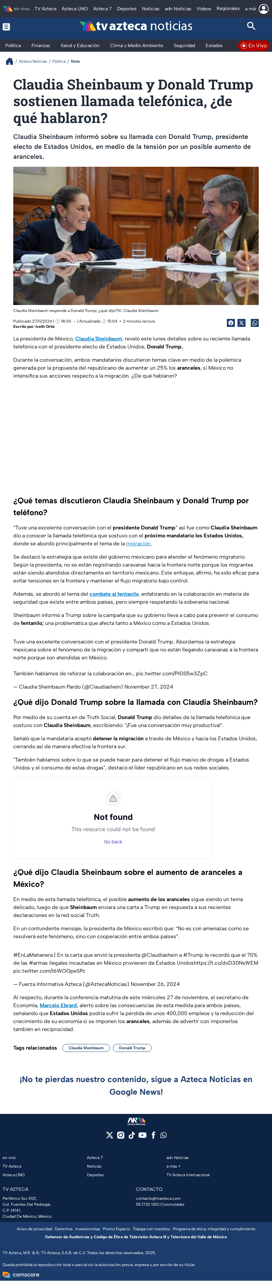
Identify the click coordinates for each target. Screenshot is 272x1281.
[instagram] (120, 1137)
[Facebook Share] (231, 323)
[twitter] (109, 1137)
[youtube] (142, 1137)
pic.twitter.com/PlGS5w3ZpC (172, 673)
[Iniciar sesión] (264, 9)
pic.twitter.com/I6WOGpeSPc (49, 971)
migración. (139, 543)
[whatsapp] (163, 1136)
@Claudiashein (159, 955)
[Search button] (252, 26)
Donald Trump (132, 1048)
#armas (38, 963)
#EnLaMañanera (33, 955)
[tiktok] (131, 1137)
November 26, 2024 (155, 984)
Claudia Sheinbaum (86, 1048)
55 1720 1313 (147, 1204)
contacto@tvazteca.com (158, 1198)
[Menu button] (20, 26)
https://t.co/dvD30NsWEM (226, 963)
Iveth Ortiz (45, 326)
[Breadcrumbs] (12, 61)
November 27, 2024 (148, 687)
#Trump (193, 955)
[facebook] (153, 1137)
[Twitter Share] (241, 323)
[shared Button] (255, 323)
